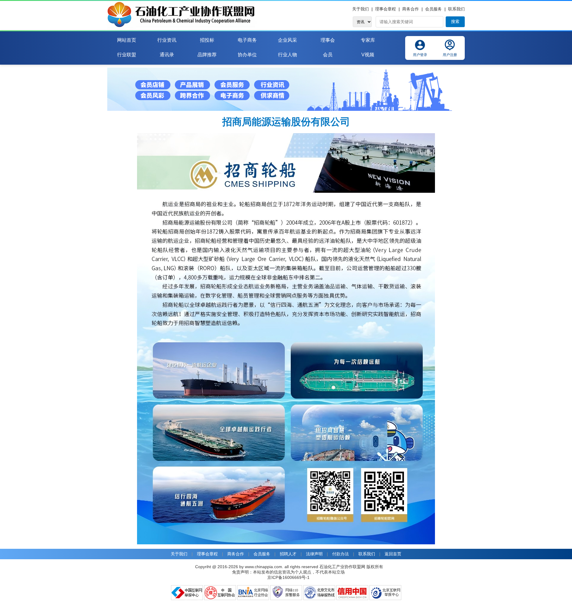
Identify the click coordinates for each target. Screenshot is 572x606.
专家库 (368, 40)
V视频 (367, 54)
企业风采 (287, 40)
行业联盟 (126, 54)
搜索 (455, 21)
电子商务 (247, 40)
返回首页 (393, 553)
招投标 (207, 40)
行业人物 (287, 54)
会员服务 (433, 9)
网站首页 (126, 40)
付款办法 (340, 553)
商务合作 (410, 9)
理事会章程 (385, 9)
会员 (327, 54)
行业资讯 (166, 40)
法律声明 (314, 553)
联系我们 (456, 9)
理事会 (328, 40)
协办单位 (247, 54)
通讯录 (167, 54)
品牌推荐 (207, 54)
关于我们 (360, 9)
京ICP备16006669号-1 (288, 577)
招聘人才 (288, 553)
